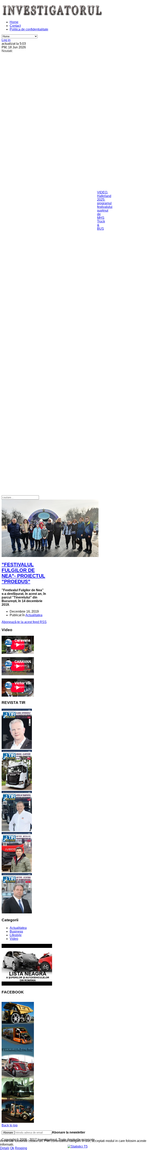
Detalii (4, 1148)
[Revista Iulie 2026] (17, 748)
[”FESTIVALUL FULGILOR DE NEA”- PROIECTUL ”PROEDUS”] (50, 556)
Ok (12, 1148)
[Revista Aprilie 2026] (17, 871)
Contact (15, 25)
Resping (21, 1148)
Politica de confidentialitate (29, 29)
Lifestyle (16, 935)
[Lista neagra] (27, 984)
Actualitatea (33, 615)
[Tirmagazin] (18, 1121)
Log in (6, 40)
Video (14, 938)
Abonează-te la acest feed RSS (24, 622)
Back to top (10, 1125)
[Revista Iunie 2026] (17, 789)
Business (16, 931)
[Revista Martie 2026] (17, 912)
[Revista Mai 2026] (17, 830)
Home (14, 22)
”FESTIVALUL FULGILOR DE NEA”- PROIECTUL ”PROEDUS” (23, 573)
